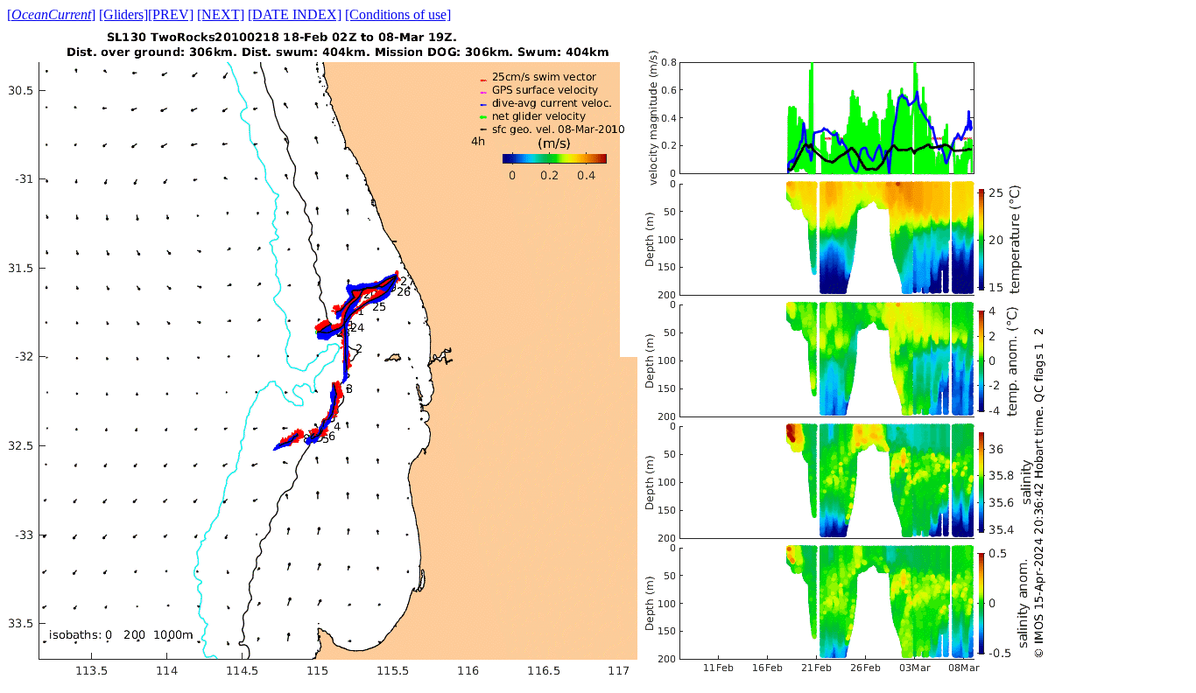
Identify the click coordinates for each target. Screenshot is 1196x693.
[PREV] (170, 14)
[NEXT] (220, 14)
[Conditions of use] (398, 14)
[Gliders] (123, 14)
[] (51, 14)
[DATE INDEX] (294, 14)
